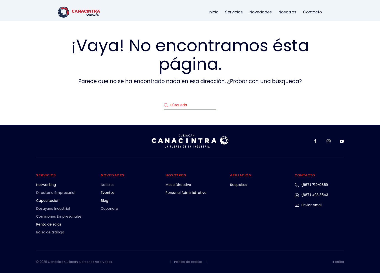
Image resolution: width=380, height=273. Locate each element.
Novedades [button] (260, 12)
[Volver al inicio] (79, 12)
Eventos (108, 192)
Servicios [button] (234, 12)
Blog (104, 200)
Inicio (213, 12)
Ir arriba (338, 262)
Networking (46, 184)
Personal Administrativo (185, 192)
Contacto (312, 12)
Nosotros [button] (287, 12)
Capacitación (47, 200)
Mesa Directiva (178, 184)
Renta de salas (48, 224)
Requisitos (238, 184)
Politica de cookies (188, 262)
